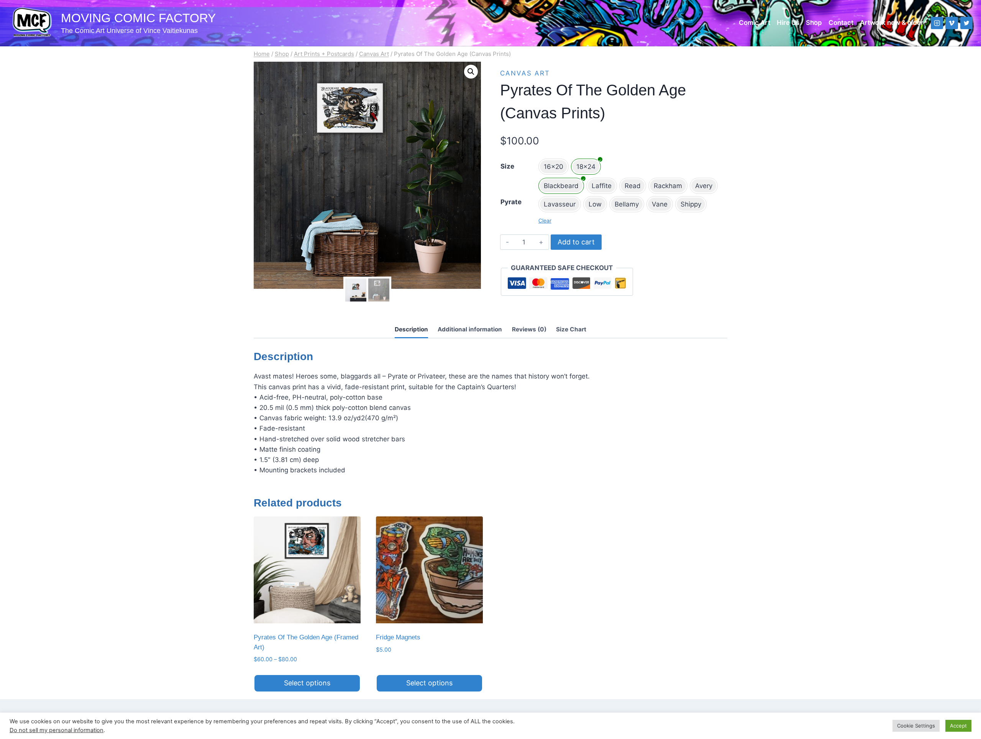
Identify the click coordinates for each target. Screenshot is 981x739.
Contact (840, 22)
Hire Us (788, 22)
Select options (307, 683)
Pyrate (511, 202)
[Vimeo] (951, 23)
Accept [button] (958, 726)
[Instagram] (937, 23)
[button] (471, 72)
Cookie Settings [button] (916, 726)
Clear (544, 220)
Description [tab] (411, 329)
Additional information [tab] (470, 329)
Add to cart (576, 242)
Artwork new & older (892, 22)
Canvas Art (525, 73)
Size (507, 166)
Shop (814, 22)
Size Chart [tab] (571, 329)
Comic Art (754, 22)
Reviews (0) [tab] (529, 329)
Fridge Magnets (398, 637)
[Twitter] (966, 23)
